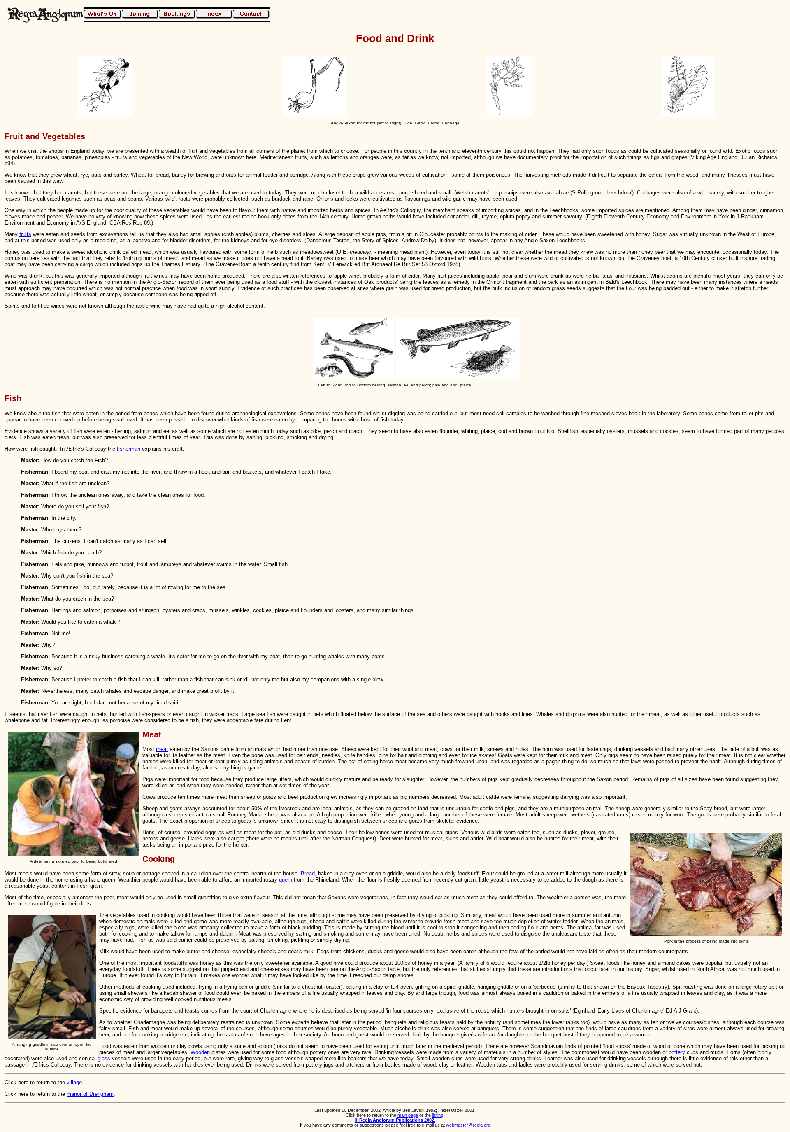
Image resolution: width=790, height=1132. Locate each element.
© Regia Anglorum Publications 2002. (395, 1120)
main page (407, 1115)
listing (437, 1115)
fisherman (128, 449)
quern (285, 880)
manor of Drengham (90, 1094)
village (74, 1082)
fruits (25, 234)
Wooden (200, 1052)
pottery (677, 1052)
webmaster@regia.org (468, 1125)
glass (104, 1058)
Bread (308, 873)
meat (162, 749)
